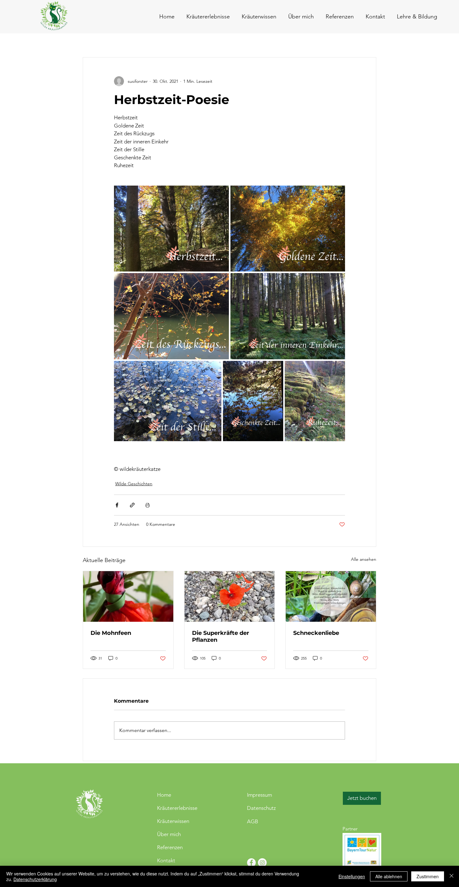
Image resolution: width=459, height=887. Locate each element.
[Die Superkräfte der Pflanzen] (230, 596)
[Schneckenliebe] (331, 596)
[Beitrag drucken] (148, 505)
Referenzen (170, 847)
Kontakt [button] (166, 860)
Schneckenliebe (316, 633)
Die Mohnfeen (111, 633)
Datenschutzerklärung (35, 879)
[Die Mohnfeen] (128, 596)
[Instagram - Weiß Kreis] (262, 862)
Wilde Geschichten (133, 483)
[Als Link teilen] (132, 505)
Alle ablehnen (388, 876)
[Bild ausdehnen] (171, 229)
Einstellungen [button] (351, 876)
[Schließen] (451, 876)
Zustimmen (428, 876)
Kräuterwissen (173, 821)
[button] (374, 16)
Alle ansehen (363, 559)
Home (164, 795)
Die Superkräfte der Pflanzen (220, 636)
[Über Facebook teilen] (117, 505)
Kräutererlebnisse (177, 808)
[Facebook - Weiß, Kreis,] (251, 862)
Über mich (169, 834)
